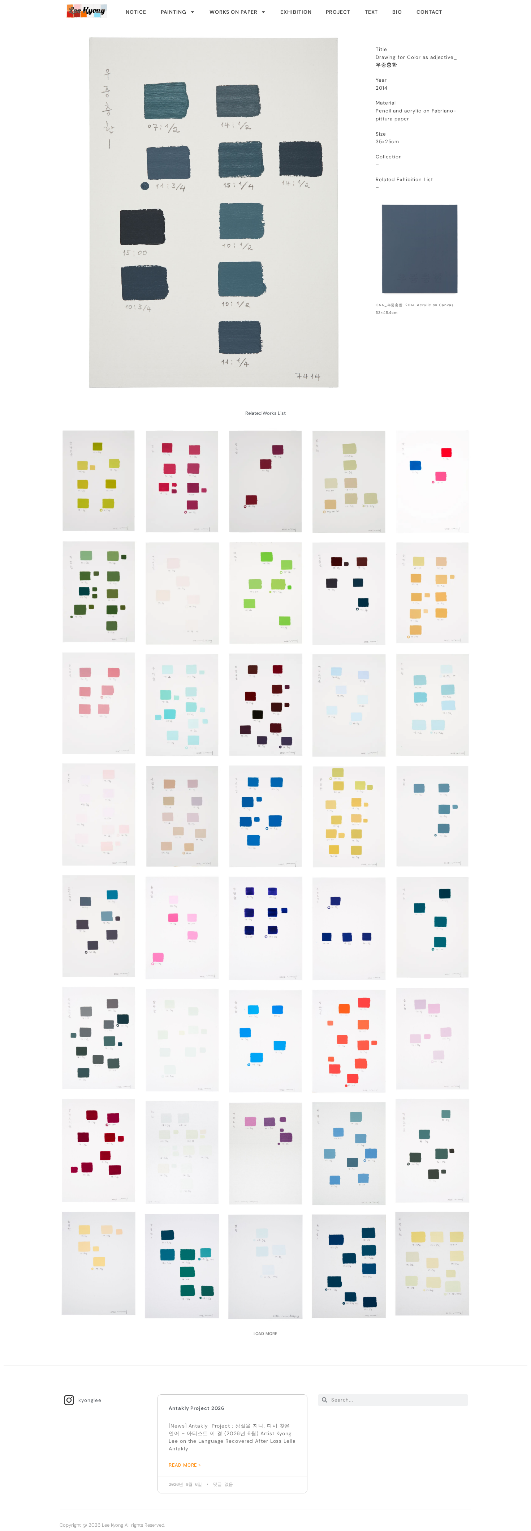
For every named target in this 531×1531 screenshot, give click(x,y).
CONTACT (429, 12)
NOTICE (136, 12)
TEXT (371, 12)
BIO (397, 12)
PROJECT (338, 12)
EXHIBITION (295, 12)
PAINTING (173, 12)
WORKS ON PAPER (234, 12)
